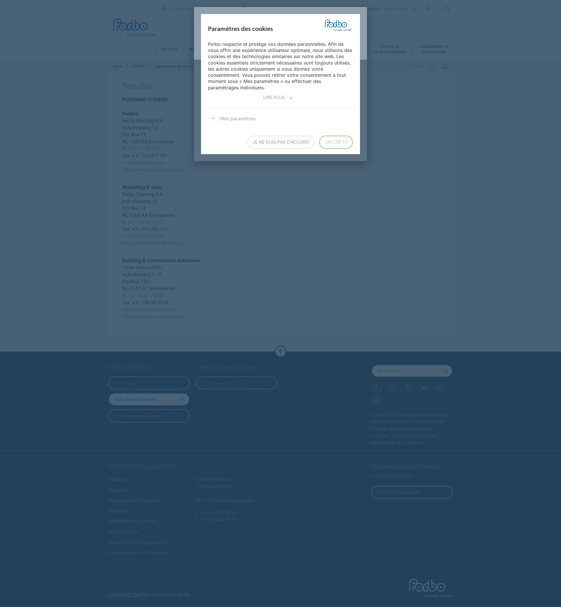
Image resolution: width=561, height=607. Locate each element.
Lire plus (274, 97)
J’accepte (336, 142)
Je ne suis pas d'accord (281, 142)
